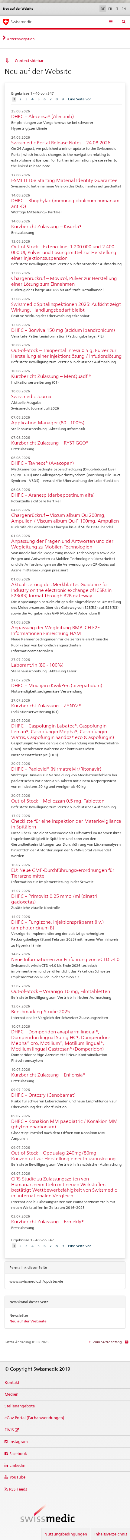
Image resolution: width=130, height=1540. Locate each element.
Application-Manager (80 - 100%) (47, 423)
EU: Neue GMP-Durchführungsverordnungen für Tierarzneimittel (62, 873)
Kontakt (12, 1382)
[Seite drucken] (126, 1343)
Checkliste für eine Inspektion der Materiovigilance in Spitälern (66, 824)
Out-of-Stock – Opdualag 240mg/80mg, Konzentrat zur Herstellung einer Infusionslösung (63, 1155)
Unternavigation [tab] (20, 38)
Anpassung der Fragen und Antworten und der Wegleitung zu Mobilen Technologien (62, 544)
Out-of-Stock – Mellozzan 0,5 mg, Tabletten (57, 801)
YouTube (17, 1477)
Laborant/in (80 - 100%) (37, 665)
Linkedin (17, 1465)
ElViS (9, 1429)
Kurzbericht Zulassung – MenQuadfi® (51, 376)
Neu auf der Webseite (28, 1321)
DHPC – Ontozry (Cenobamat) (43, 1095)
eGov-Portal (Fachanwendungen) (34, 1417)
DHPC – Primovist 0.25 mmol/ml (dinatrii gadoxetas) (55, 899)
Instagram (18, 1441)
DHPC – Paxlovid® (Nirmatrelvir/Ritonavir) (56, 769)
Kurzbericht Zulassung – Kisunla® (46, 226)
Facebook (18, 1453)
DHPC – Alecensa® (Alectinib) (42, 116)
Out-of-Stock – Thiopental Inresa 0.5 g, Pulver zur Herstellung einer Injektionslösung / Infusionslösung (66, 353)
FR (110, 9)
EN (124, 9)
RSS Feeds (18, 1489)
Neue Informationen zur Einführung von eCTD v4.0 (65, 959)
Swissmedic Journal (32, 396)
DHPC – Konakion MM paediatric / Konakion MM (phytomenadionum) (64, 1124)
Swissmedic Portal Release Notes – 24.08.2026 (60, 143)
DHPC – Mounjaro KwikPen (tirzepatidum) (56, 685)
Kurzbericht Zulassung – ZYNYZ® (46, 706)
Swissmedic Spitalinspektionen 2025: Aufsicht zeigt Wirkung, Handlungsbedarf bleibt (66, 307)
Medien (11, 1394)
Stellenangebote (20, 1405)
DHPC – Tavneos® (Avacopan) (42, 463)
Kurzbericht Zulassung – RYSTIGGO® (49, 443)
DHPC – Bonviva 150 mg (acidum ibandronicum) (63, 330)
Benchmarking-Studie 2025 (40, 1011)
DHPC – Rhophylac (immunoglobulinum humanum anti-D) (65, 203)
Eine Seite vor (79, 99)
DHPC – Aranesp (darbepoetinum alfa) (53, 495)
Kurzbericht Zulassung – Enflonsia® (48, 1075)
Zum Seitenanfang (107, 1342)
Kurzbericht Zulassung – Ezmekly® (47, 1221)
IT (116, 9)
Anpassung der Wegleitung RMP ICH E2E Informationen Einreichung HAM (55, 630)
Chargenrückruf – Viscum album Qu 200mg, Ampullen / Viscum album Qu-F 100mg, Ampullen (65, 518)
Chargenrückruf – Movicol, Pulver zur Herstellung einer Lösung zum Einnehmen (64, 281)
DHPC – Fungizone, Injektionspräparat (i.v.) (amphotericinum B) (57, 925)
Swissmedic (21, 22)
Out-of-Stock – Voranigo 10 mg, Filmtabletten (60, 991)
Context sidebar (29, 60)
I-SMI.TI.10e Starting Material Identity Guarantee (64, 180)
